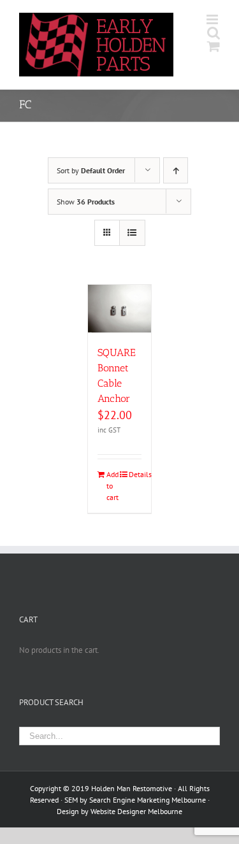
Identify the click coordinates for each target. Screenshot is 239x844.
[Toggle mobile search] (213, 32)
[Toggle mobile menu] (213, 19)
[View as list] (132, 232)
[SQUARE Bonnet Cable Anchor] (120, 309)
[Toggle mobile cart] (213, 46)
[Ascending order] (175, 170)
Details (135, 474)
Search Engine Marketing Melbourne (147, 800)
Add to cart (112, 485)
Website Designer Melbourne (136, 811)
